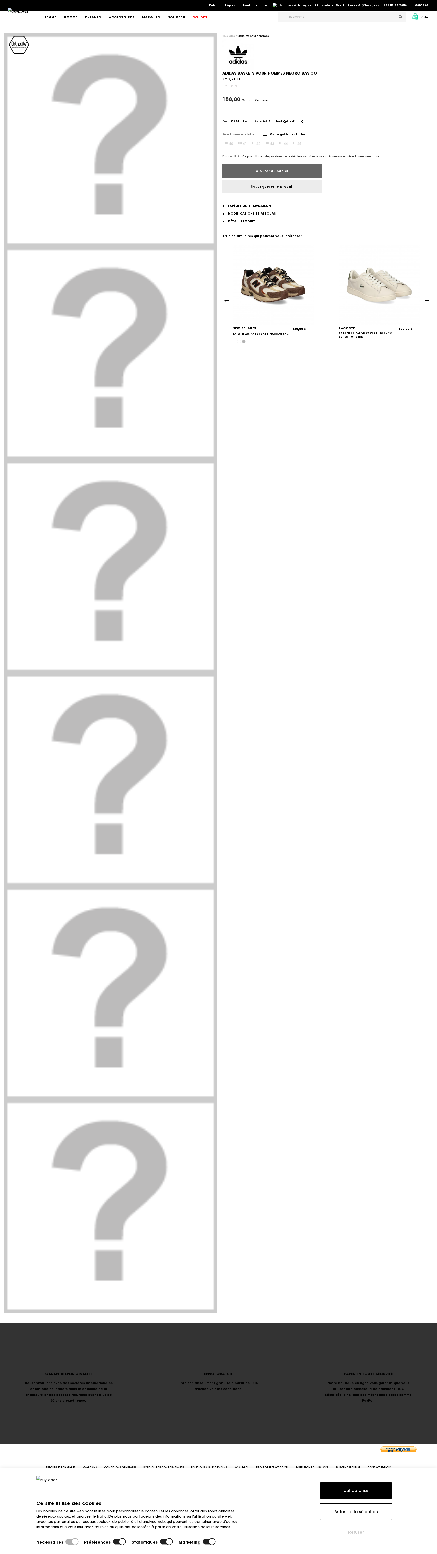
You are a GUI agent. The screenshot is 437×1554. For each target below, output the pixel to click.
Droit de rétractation (272, 1467)
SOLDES (200, 17)
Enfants (93, 17)
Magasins (90, 1467)
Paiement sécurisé (348, 1467)
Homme (71, 17)
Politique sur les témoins (209, 1467)
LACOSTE (347, 328)
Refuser (356, 1532)
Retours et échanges (60, 1467)
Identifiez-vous (395, 5)
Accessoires (122, 17)
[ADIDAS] (238, 54)
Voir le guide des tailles (287, 134)
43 (270, 143)
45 (297, 143)
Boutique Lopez (256, 5)
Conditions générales (120, 1467)
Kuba (213, 5)
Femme (50, 17)
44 (283, 143)
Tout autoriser (356, 1490)
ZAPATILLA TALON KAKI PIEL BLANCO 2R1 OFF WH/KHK (365, 335)
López (230, 5)
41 (242, 143)
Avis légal (241, 1467)
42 (256, 143)
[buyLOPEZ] (18, 15)
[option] (110, 140)
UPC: (225, 86)
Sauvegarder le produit (272, 187)
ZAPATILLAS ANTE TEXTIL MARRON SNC (261, 333)
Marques (151, 17)
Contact (421, 5)
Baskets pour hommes (254, 36)
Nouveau (176, 17)
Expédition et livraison (312, 1467)
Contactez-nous (379, 1467)
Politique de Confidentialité (163, 1467)
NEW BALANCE (245, 328)
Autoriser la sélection (356, 1511)
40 (229, 143)
